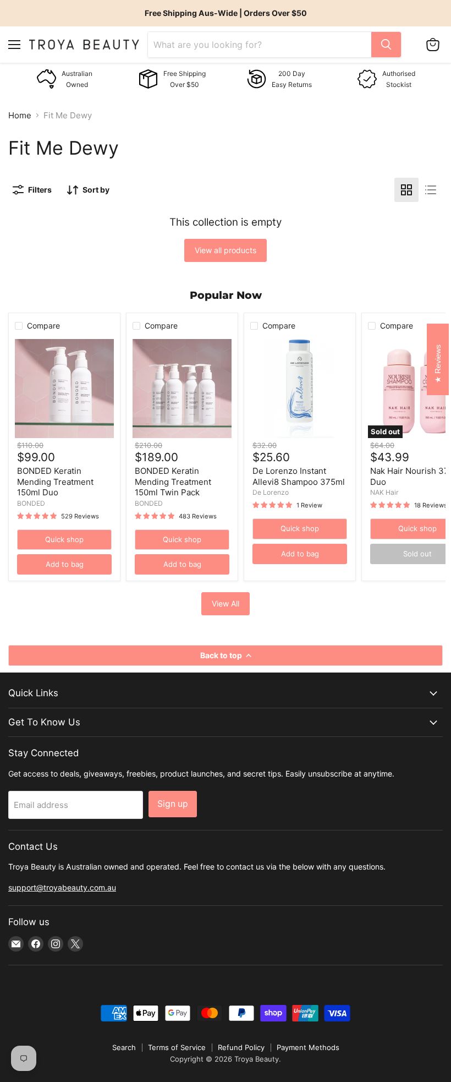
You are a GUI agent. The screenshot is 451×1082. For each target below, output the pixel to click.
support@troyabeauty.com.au (62, 887)
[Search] (386, 44)
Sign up (172, 804)
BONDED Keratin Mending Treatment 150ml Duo (55, 482)
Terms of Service (177, 1047)
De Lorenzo (270, 492)
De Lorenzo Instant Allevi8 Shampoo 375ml (298, 476)
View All (225, 603)
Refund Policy (241, 1047)
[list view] (431, 190)
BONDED (31, 503)
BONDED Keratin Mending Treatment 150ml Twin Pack (173, 482)
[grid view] (406, 190)
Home (19, 115)
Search (124, 1047)
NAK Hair (384, 492)
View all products (225, 250)
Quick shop (64, 539)
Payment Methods (308, 1047)
